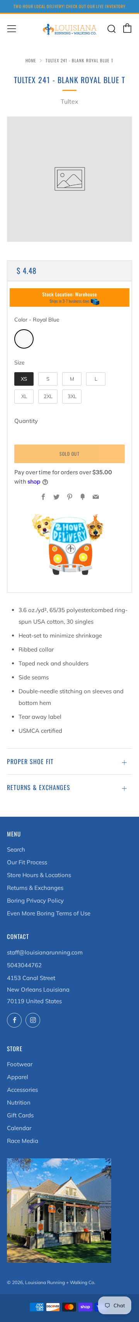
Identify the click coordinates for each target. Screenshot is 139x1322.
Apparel (17, 1077)
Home (30, 60)
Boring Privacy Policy (35, 900)
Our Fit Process (27, 862)
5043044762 (24, 965)
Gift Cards (20, 1115)
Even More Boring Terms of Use (48, 913)
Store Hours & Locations (39, 875)
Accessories (22, 1089)
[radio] (24, 339)
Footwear (19, 1064)
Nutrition (19, 1102)
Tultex (69, 101)
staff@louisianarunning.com (45, 952)
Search (16, 849)
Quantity (26, 420)
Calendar (19, 1128)
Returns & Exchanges (35, 887)
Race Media (22, 1140)
